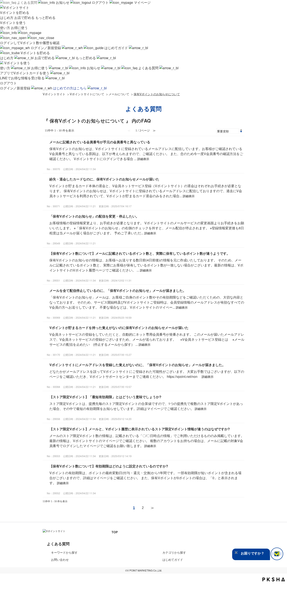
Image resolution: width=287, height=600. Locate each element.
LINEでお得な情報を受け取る (22, 78)
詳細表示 (143, 159)
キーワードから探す (64, 552)
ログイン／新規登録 (46, 47)
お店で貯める (24, 17)
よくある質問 (27, 2)
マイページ (142, 2)
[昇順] (241, 129)
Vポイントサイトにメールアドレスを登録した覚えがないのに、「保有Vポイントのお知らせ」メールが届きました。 (137, 364)
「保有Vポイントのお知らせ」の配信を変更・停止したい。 (94, 216)
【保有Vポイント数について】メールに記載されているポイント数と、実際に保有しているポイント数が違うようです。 (139, 253)
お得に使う (19, 27)
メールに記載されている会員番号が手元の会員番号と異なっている (99, 142)
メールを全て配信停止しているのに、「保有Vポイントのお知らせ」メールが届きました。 (117, 290)
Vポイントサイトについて (87, 94)
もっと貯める (45, 17)
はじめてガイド (116, 47)
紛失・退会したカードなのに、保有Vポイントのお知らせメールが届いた (104, 179)
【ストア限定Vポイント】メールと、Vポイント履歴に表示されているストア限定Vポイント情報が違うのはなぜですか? (139, 429)
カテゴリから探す (174, 552)
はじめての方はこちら (70, 88)
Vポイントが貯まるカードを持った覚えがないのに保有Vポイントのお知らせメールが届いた (118, 327)
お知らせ (62, 2)
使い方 (5, 27)
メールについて (119, 94)
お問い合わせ (60, 559)
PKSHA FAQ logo (273, 579)
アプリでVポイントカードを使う (25, 72)
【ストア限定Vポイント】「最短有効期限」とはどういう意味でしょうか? (105, 396)
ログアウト (100, 2)
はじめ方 (7, 17)
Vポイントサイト (54, 94)
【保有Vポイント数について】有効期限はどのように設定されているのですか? (108, 466)
